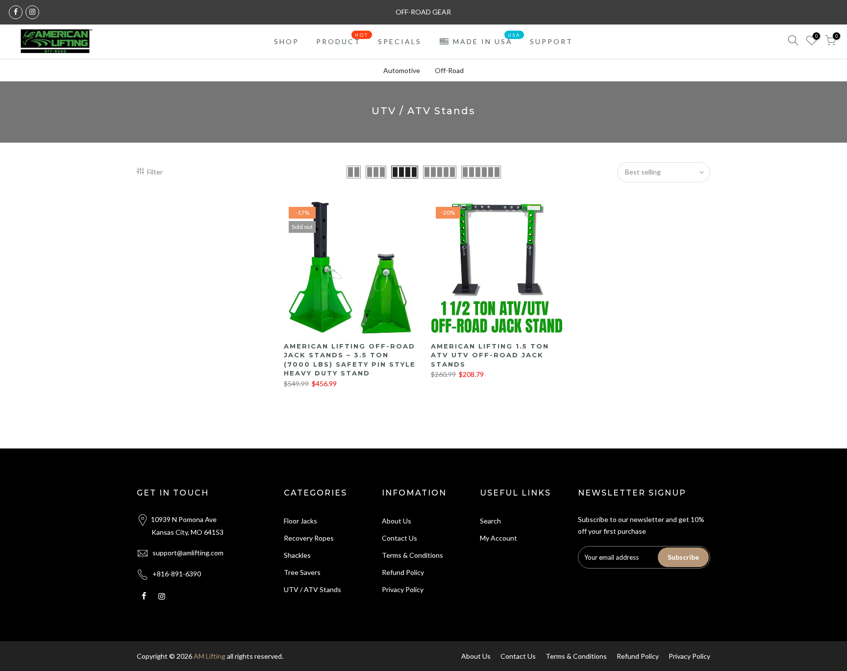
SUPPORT (551, 41)
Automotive (401, 70)
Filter (155, 172)
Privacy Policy (403, 589)
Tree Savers (302, 572)
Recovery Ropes (309, 538)
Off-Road (449, 70)
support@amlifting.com (188, 552)
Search (490, 521)
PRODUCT (342, 39)
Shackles (297, 555)
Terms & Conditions (412, 555)
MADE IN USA (487, 39)
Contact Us (399, 538)
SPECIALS (400, 41)
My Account (498, 538)
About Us (396, 521)
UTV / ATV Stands (312, 589)
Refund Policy (403, 572)
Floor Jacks (300, 521)
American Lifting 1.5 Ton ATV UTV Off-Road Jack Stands (490, 355)
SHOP (286, 41)
